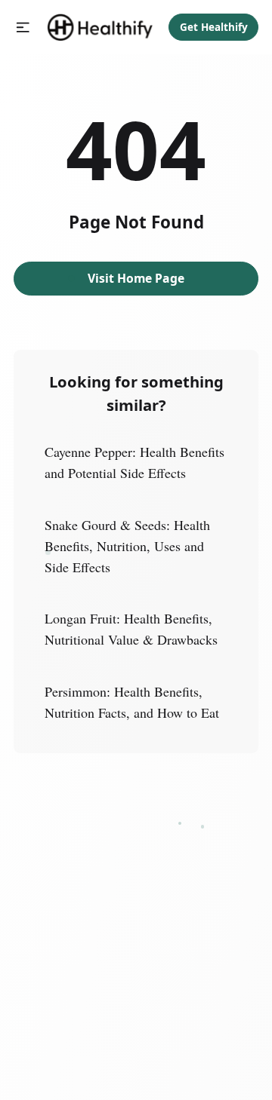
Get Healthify (214, 27)
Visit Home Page (136, 278)
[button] (23, 27)
